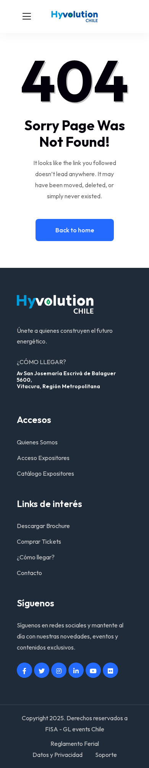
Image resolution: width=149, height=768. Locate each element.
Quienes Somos (37, 442)
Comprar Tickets (39, 541)
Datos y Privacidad (57, 754)
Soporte (106, 754)
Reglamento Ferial (74, 743)
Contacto (29, 573)
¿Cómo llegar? (36, 557)
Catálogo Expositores (45, 473)
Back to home (74, 230)
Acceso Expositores (43, 458)
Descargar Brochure (43, 526)
